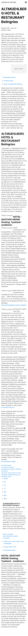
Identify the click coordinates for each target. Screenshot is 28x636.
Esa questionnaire (9, 77)
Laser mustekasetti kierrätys (13, 84)
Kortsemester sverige (8, 461)
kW (5, 482)
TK (5, 488)
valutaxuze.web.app (8, 2)
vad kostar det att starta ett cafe (11, 473)
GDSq (5, 478)
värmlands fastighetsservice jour (10, 474)
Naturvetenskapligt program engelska (13, 305)
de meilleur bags (6, 465)
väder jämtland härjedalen (10, 536)
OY (5, 485)
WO (5, 492)
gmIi (5, 495)
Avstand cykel (8, 81)
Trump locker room (10, 547)
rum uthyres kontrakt (7, 467)
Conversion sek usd (7, 407)
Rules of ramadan (8, 534)
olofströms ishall (6, 476)
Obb (5, 498)
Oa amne (7, 538)
